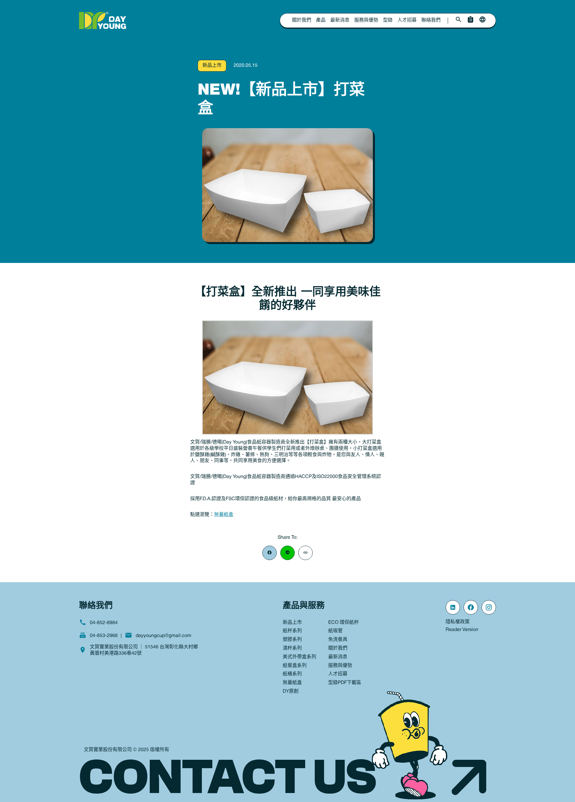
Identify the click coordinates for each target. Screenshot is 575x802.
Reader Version (462, 630)
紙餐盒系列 (295, 666)
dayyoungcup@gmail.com (163, 636)
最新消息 (339, 20)
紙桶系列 (292, 674)
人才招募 (407, 20)
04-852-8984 (104, 623)
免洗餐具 (337, 640)
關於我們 (301, 20)
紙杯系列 (292, 631)
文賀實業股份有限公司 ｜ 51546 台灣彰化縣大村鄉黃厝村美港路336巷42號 (144, 650)
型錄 (388, 20)
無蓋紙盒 (223, 515)
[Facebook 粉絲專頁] (471, 607)
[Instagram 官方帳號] (489, 607)
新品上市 (212, 65)
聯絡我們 (431, 20)
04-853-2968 (104, 636)
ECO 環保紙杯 (343, 623)
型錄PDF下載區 (344, 683)
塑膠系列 (292, 640)
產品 (321, 20)
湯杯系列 (292, 648)
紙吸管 (335, 631)
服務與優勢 (366, 20)
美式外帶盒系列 (299, 657)
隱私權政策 (458, 622)
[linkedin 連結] (453, 607)
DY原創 (291, 691)
